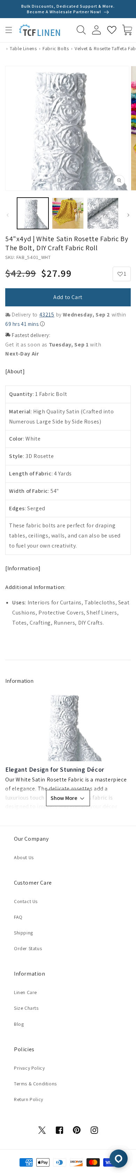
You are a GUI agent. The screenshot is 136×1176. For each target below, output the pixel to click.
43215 (46, 314)
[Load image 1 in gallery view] (32, 213)
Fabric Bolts (56, 48)
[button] (8, 30)
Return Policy (28, 1099)
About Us (24, 857)
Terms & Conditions (35, 1083)
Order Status (28, 948)
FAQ (18, 917)
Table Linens (23, 48)
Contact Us (26, 901)
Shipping (23, 933)
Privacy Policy (29, 1068)
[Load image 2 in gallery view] (67, 213)
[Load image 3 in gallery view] (103, 213)
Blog (19, 1024)
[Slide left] (7, 215)
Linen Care (25, 992)
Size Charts (26, 1008)
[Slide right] (128, 215)
